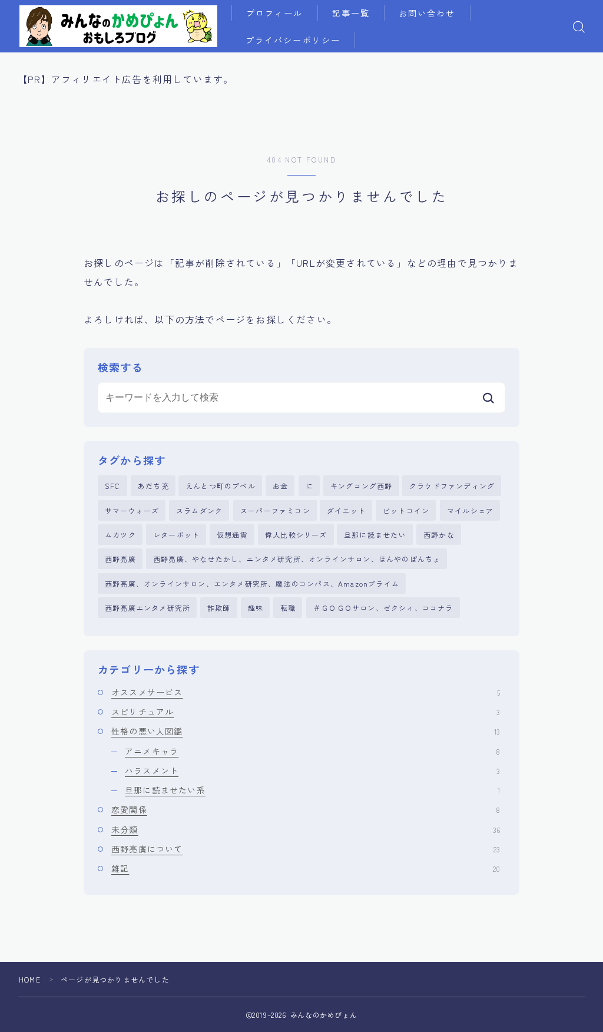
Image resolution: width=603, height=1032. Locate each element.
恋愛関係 (305, 809)
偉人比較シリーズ (296, 535)
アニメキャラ (312, 751)
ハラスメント (312, 770)
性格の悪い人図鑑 (305, 731)
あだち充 (153, 486)
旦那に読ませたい (375, 535)
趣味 (255, 608)
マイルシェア (470, 510)
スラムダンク (199, 510)
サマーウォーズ (132, 510)
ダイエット (346, 510)
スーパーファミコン (275, 510)
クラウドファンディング (452, 486)
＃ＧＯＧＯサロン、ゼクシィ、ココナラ (383, 608)
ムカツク (120, 535)
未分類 (305, 829)
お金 (280, 486)
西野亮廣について (305, 849)
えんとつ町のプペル (220, 486)
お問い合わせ (427, 13)
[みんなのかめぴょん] (118, 26)
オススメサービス (305, 692)
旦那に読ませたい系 (312, 790)
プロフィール (274, 13)
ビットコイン (406, 510)
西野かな (439, 535)
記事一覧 (351, 13)
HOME (30, 979)
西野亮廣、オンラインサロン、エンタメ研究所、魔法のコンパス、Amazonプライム (252, 583)
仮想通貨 (232, 535)
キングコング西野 (361, 486)
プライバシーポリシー (293, 40)
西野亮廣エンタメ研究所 (147, 608)
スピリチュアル (305, 711)
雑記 (305, 868)
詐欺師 (219, 608)
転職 (288, 608)
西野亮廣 (120, 559)
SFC (113, 486)
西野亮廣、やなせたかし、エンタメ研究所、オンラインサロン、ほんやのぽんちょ (296, 559)
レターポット (176, 535)
